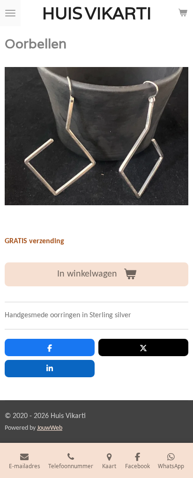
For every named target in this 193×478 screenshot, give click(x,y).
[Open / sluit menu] (10, 13)
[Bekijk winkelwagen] (182, 13)
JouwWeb (49, 428)
